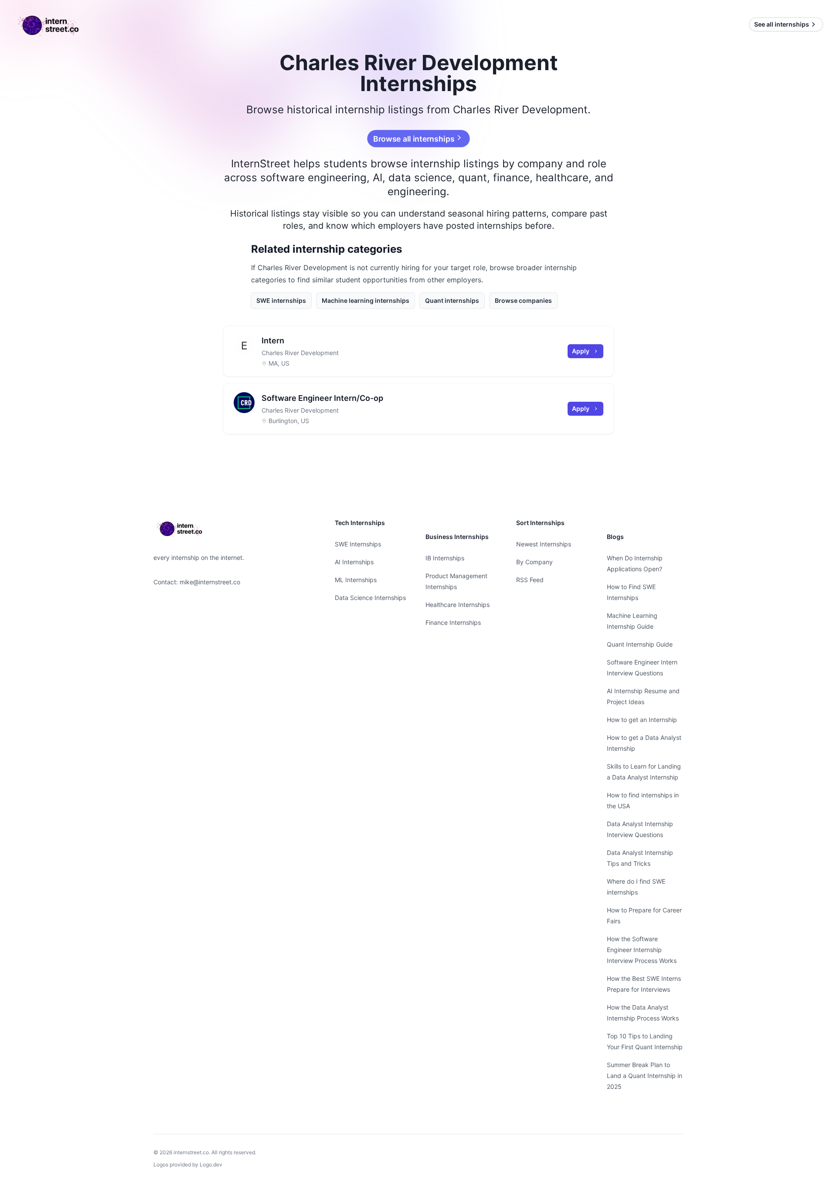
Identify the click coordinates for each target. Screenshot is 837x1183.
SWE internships (281, 300)
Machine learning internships (365, 300)
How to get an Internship (642, 719)
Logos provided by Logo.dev (187, 1164)
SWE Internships (358, 544)
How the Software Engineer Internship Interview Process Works (642, 949)
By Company (534, 562)
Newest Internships (543, 544)
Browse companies (523, 300)
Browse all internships (414, 138)
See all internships (781, 24)
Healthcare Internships (457, 604)
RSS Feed (530, 579)
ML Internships (356, 579)
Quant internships (452, 300)
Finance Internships (453, 622)
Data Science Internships (370, 597)
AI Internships (354, 562)
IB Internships (444, 558)
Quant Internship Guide (640, 644)
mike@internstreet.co (210, 582)
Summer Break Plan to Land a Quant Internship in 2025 (644, 1075)
